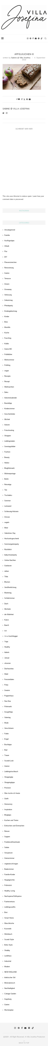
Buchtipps (8, 744)
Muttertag (7, 593)
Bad (5, 750)
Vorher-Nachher (10, 560)
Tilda (6, 577)
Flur (5, 251)
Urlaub (6, 246)
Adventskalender (10, 398)
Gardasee (8, 566)
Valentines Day (9, 533)
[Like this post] (19, 99)
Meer (6, 528)
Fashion (7, 452)
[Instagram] (27, 38)
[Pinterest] (30, 38)
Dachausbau (9, 669)
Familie (7, 235)
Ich (5, 631)
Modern (7, 967)
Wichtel (7, 419)
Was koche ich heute (12, 793)
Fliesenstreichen (10, 262)
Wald (6, 674)
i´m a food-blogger (11, 636)
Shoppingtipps (9, 782)
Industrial (7, 961)
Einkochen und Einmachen (14, 826)
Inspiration (8, 809)
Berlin (6, 479)
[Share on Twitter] (24, 99)
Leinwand (7, 506)
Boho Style (8, 945)
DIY (5, 257)
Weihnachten (9, 387)
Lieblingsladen (9, 441)
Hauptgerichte (9, 880)
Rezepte (7, 376)
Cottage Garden (10, 994)
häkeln (6, 652)
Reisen (6, 831)
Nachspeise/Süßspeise (13, 896)
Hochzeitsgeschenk (11, 539)
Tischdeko (8, 495)
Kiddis (6, 344)
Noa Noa (7, 701)
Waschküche (9, 923)
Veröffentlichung (10, 587)
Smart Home (9, 918)
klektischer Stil (9, 977)
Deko (6, 392)
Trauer (6, 755)
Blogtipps (7, 815)
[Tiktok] (41, 38)
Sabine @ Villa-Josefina (20, 58)
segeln (6, 522)
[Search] (45, 38)
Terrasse (7, 278)
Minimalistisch (9, 983)
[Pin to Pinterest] (27, 99)
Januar (6, 658)
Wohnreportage (9, 474)
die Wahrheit (9, 614)
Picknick (7, 788)
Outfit (6, 799)
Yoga (6, 641)
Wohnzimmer (9, 360)
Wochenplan (8, 1010)
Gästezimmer (9, 858)
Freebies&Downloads (12, 842)
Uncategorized (9, 230)
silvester (7, 663)
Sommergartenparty (11, 544)
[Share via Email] (30, 99)
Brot (5, 912)
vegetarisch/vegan (11, 864)
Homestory (8, 804)
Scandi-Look (9, 761)
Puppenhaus (9, 696)
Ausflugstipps (9, 241)
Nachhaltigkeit (9, 988)
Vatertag (7, 717)
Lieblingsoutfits (9, 907)
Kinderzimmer (9, 409)
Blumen (7, 582)
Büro (6, 322)
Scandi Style (9, 939)
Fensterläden (9, 679)
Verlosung (8, 295)
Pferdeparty (8, 306)
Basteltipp (8, 403)
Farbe (6, 734)
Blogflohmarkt (9, 468)
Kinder (6, 316)
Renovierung (9, 268)
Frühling (7, 365)
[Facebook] (33, 38)
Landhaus (8, 956)
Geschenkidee (9, 414)
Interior (6, 766)
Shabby (7, 950)
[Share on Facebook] (21, 99)
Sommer (7, 501)
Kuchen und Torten (11, 820)
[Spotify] (38, 38)
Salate (6, 847)
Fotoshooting (9, 430)
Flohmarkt (8, 706)
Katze (6, 620)
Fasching (7, 338)
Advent (7, 425)
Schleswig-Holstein (11, 511)
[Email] (36, 38)
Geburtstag (8, 300)
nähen (6, 571)
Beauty (7, 457)
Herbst (6, 463)
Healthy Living (9, 891)
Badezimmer (9, 869)
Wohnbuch (8, 934)
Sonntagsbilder (9, 446)
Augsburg (7, 999)
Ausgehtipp (8, 712)
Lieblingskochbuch (11, 771)
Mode (6, 723)
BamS (6, 625)
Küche (6, 333)
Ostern (6, 284)
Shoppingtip (8, 777)
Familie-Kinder (9, 874)
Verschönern (9, 728)
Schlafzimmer (9, 598)
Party (6, 685)
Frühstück (8, 885)
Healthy (7, 647)
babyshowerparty (10, 555)
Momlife (7, 327)
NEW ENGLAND (10, 972)
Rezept (7, 381)
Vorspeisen (8, 853)
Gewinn (7, 690)
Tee (5, 490)
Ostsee (7, 517)
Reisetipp (7, 484)
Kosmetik (7, 929)
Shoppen (7, 436)
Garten (6, 273)
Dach (6, 604)
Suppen (7, 837)
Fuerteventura (9, 902)
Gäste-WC (8, 349)
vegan (6, 371)
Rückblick (8, 549)
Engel (6, 739)
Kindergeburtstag (10, 311)
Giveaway (8, 289)
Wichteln (7, 609)
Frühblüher (8, 354)
